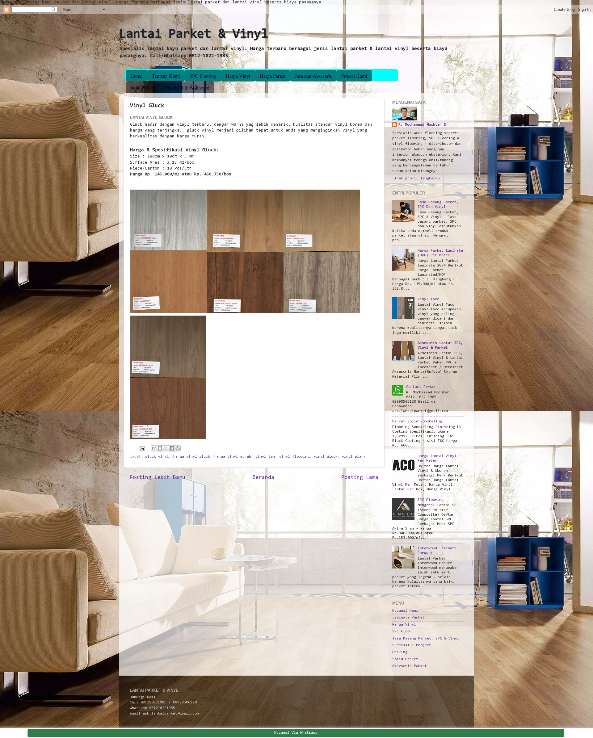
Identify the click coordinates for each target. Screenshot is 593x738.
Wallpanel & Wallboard (186, 87)
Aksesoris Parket (409, 666)
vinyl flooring (294, 457)
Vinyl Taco (428, 299)
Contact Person (421, 387)
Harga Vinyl (238, 76)
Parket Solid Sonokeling (417, 421)
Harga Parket (272, 76)
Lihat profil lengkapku (416, 178)
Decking (399, 652)
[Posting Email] (142, 448)
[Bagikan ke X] (166, 448)
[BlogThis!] (160, 448)
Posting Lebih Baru (157, 477)
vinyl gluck (326, 457)
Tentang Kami (166, 76)
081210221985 (162, 708)
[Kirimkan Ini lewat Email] (154, 448)
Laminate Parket (408, 617)
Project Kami (354, 76)
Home (136, 76)
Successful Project (411, 645)
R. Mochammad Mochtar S (422, 125)
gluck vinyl (157, 457)
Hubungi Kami (405, 611)
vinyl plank (354, 457)
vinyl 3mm (265, 457)
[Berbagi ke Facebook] (172, 448)
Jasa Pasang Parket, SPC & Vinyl (425, 638)
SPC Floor (402, 631)
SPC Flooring (202, 76)
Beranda (263, 477)
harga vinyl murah (232, 457)
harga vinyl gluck (191, 457)
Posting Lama (359, 477)
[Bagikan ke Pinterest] (178, 448)
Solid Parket (142, 87)
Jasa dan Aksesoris (313, 76)
